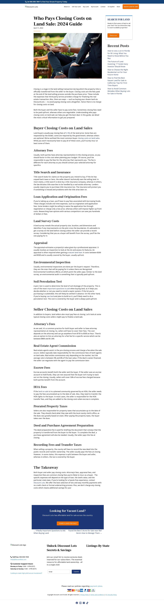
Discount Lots (39, 483)
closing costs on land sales (89, 138)
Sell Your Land (76, 7)
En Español (111, 7)
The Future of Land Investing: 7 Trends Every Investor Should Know (118, 64)
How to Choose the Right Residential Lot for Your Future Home (118, 72)
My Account (94, 7)
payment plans (96, 586)
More (118, 7)
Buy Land (86, 7)
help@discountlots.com (18, 559)
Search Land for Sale (131, 7)
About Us (67, 7)
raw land (50, 296)
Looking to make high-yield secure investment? (26, 573)
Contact (103, 7)
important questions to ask (58, 288)
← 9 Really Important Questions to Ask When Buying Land (49, 531)
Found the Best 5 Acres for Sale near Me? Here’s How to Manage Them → (85, 531)
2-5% (68, 133)
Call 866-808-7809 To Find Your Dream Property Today (47, 2)
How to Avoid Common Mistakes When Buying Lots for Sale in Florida (119, 91)
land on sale (43, 391)
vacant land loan (75, 252)
